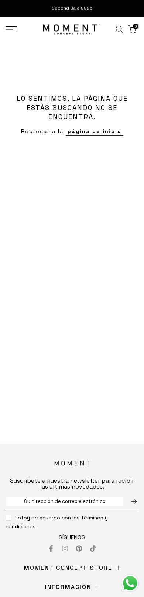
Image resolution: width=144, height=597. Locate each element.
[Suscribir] (130, 501)
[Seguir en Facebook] (51, 548)
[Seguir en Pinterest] (79, 548)
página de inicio (94, 131)
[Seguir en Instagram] (65, 548)
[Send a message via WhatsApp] (130, 583)
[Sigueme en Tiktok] (93, 548)
